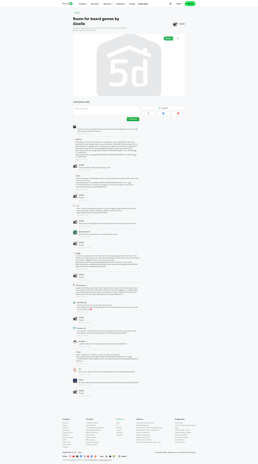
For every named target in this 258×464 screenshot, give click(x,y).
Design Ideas (180, 419)
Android (119, 428)
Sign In (178, 4)
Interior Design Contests (183, 432)
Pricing (64, 425)
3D (178, 38)
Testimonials (66, 445)
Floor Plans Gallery (181, 435)
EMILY (81, 380)
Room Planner (90, 435)
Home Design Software (93, 430)
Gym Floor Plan (91, 425)
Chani (78, 176)
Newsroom (66, 430)
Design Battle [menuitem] (143, 4)
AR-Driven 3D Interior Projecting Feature (149, 428)
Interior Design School (182, 430)
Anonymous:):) (84, 232)
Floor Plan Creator (92, 445)
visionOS (119, 435)
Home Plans (179, 423)
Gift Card (65, 428)
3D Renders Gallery (181, 437)
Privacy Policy (93, 460)
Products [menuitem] (82, 4)
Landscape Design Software (95, 428)
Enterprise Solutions (143, 432)
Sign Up (190, 4)
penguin (82, 341)
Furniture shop (180, 442)
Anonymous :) (81, 285)
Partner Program (67, 437)
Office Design (90, 440)
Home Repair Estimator (143, 440)
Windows (119, 432)
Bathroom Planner (92, 432)
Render (168, 38)
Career (64, 440)
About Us (65, 423)
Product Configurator (143, 435)
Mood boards (179, 440)
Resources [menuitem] (107, 4)
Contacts (65, 447)
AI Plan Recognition (142, 425)
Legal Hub (65, 435)
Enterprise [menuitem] (120, 4)
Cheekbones (82, 302)
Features (139, 419)
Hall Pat (78, 139)
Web (117, 423)
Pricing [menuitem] (132, 4)
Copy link (164, 108)
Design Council (67, 432)
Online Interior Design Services (185, 425)
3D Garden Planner (92, 423)
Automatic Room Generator (145, 423)
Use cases (89, 419)
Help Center (66, 442)
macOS (118, 430)
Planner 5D (81, 328)
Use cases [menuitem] (94, 4)
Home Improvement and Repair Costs (148, 442)
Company (66, 419)
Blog (176, 428)
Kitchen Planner (91, 437)
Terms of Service (104, 460)
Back (77, 12)
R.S (77, 206)
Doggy (78, 253)
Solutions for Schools (143, 437)
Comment (133, 119)
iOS (117, 425)
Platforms (120, 419)
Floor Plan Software (92, 442)
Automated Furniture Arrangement (147, 430)
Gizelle (182, 24)
